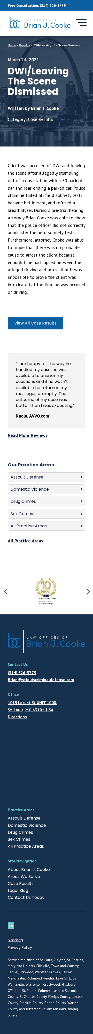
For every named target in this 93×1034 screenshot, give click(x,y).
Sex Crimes (22, 513)
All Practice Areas (29, 525)
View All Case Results (35, 323)
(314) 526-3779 (53, 5)
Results (24, 45)
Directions (17, 716)
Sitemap (15, 940)
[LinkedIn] (12, 925)
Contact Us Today (26, 897)
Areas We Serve (24, 876)
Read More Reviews (28, 435)
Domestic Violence (30, 489)
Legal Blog (18, 890)
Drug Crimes (23, 501)
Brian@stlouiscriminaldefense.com (41, 679)
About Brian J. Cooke (29, 870)
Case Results (21, 883)
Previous (5, 591)
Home (12, 45)
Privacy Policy (20, 947)
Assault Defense (27, 477)
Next (87, 591)
